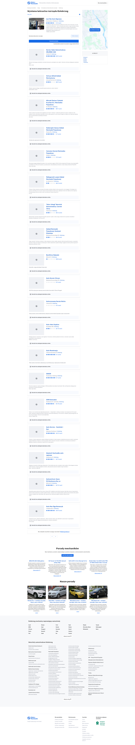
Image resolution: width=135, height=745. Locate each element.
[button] (88, 735)
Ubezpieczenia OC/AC (73, 727)
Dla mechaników (102, 3)
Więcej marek (67, 636)
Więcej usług (67, 699)
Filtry (28, 14)
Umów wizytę (75, 36)
